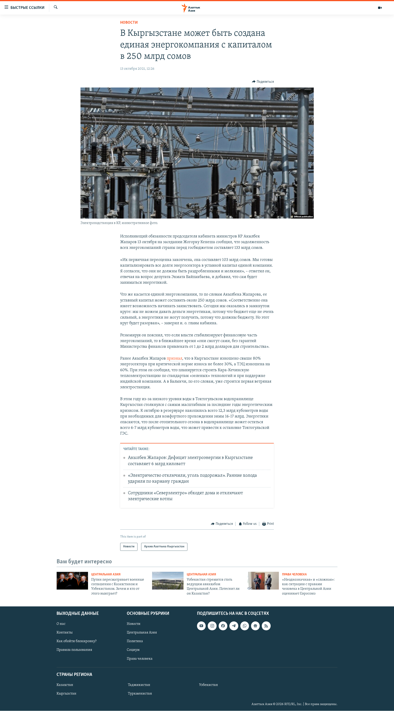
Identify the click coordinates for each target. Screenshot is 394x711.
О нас (61, 624)
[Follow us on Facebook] (223, 626)
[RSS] (266, 626)
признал (174, 359)
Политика (135, 641)
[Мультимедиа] (380, 8)
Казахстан (65, 685)
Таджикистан (139, 685)
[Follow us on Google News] (255, 626)
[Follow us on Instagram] (212, 626)
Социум (133, 650)
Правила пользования (74, 650)
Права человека (294, 574)
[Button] (263, 82)
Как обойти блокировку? (76, 641)
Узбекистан (208, 685)
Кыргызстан (66, 694)
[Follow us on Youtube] (201, 626)
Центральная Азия (106, 574)
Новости (129, 23)
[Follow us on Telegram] (233, 626)
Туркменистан (140, 694)
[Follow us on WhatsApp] (244, 626)
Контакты (65, 633)
